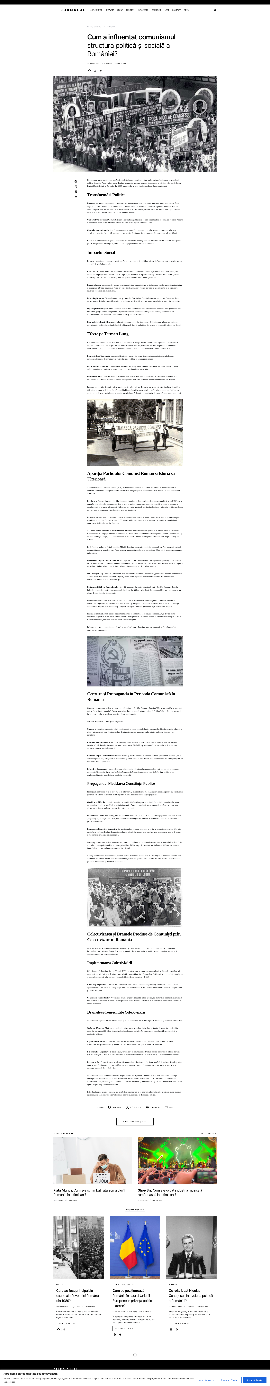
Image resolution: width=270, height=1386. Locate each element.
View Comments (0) (133, 1122)
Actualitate (118, 1285)
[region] (135, 1378)
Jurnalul (73, 10)
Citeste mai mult (68, 1324)
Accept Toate (254, 1380)
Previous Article (64, 1133)
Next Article (207, 1133)
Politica (111, 26)
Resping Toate (229, 1380)
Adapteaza (205, 1380)
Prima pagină (94, 26)
